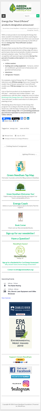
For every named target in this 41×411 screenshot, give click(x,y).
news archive (24, 128)
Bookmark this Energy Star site (12, 97)
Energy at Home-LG (33, 28)
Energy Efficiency (23, 138)
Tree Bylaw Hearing (14, 286)
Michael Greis (8, 135)
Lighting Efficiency (29, 154)
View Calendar (6, 298)
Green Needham (14, 28)
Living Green (23, 28)
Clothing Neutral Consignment (15, 146)
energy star (14, 128)
